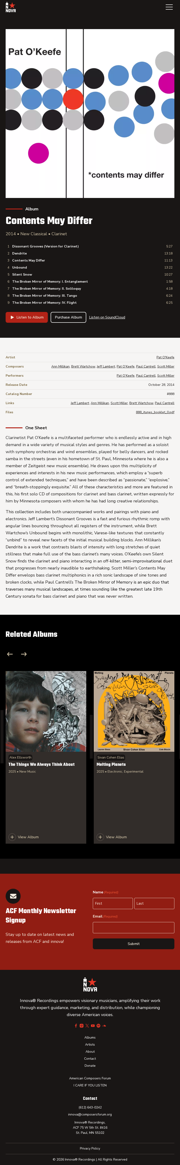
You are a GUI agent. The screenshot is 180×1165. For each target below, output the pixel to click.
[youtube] (93, 1026)
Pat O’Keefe (126, 366)
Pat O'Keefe (165, 357)
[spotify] (98, 1026)
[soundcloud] (104, 1026)
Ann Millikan (60, 366)
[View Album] (46, 757)
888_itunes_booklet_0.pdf (155, 412)
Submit (134, 943)
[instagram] (81, 1026)
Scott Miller (165, 366)
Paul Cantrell (146, 366)
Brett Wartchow (83, 366)
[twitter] (87, 1026)
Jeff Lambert (106, 366)
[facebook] (76, 1026)
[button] (169, 7)
